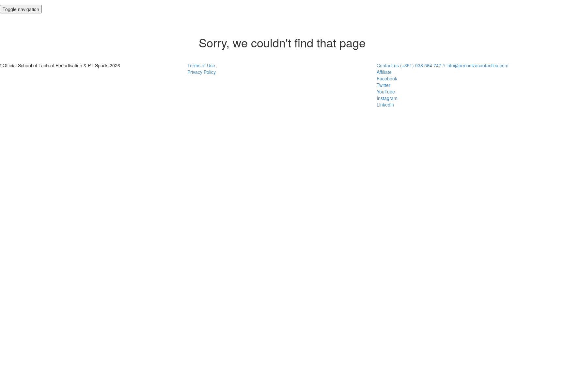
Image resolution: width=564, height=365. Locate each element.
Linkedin (385, 104)
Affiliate (384, 72)
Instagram (387, 98)
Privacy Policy (201, 72)
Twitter (383, 85)
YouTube (386, 91)
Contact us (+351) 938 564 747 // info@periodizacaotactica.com (443, 65)
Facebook (387, 78)
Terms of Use (201, 65)
